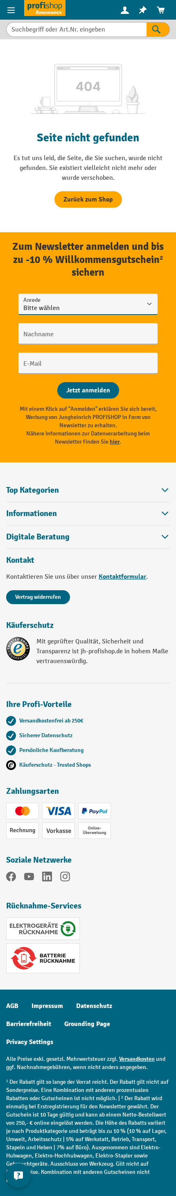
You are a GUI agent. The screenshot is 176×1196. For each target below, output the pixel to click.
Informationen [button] (31, 513)
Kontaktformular (122, 577)
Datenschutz (94, 1006)
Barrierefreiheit (28, 1024)
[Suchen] (158, 29)
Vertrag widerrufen (38, 596)
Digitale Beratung (38, 537)
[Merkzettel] (143, 10)
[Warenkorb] (161, 10)
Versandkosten (137, 1059)
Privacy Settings (29, 1042)
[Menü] (12, 10)
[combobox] (76, 29)
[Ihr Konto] (125, 10)
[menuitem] (125, 10)
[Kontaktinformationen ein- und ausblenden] (18, 1175)
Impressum (47, 1006)
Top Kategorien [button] (32, 490)
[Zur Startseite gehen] (44, 8)
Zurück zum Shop (88, 199)
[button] (88, 536)
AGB (12, 1006)
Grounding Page (87, 1024)
